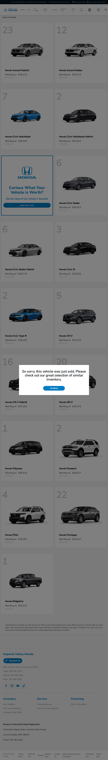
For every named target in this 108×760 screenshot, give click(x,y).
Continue (54, 388)
